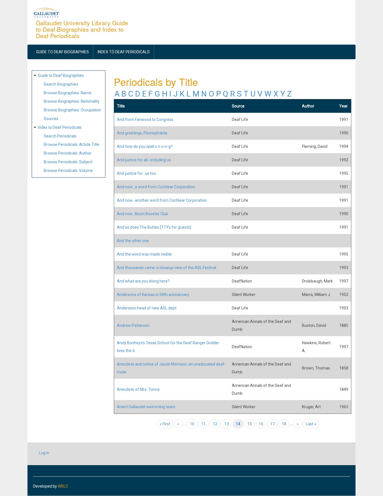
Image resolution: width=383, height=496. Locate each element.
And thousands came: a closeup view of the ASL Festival (166, 267)
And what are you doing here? (143, 281)
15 (251, 424)
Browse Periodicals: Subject (68, 162)
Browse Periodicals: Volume (68, 170)
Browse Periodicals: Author (67, 153)
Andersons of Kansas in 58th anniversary (153, 294)
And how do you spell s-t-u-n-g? (145, 146)
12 (216, 424)
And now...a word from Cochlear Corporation (156, 187)
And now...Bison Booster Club (142, 214)
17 (274, 424)
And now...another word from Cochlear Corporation (162, 200)
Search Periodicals (60, 136)
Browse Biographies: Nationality (72, 101)
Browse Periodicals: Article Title (71, 144)
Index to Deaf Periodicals (124, 52)
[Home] (46, 12)
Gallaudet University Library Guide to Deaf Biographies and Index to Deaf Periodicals (82, 29)
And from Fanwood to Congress (145, 119)
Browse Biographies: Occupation (72, 110)
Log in (44, 453)
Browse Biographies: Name (67, 93)
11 (205, 424)
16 (262, 424)
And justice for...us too (136, 173)
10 (193, 424)
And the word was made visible (144, 254)
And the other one (133, 240)
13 (228, 424)
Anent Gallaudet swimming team (146, 407)
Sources (51, 118)
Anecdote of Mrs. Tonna (138, 389)
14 (239, 424)
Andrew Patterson (133, 325)
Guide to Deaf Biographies (62, 52)
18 (285, 424)
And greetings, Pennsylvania (142, 133)
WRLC (63, 486)
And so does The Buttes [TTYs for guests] (154, 227)
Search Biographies (61, 84)
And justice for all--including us (144, 160)
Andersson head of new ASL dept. (147, 308)
